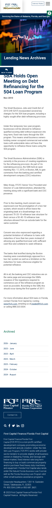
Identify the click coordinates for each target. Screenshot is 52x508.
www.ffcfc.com (10, 304)
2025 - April (9, 354)
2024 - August (10, 374)
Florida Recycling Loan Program (28, 474)
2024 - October (10, 369)
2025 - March (9, 359)
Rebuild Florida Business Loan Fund (28, 471)
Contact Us (12, 415)
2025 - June (9, 348)
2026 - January (10, 343)
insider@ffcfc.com (39, 304)
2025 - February (10, 364)
